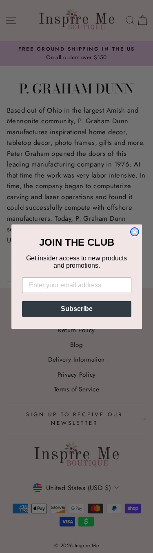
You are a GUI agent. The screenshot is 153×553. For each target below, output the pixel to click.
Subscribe (77, 308)
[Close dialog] (135, 232)
